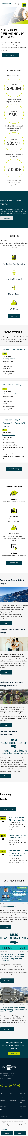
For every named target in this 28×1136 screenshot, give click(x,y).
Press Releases (13, 1100)
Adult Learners (14, 534)
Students (14, 499)
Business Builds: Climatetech (13, 349)
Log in (16, 5)
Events (11, 1097)
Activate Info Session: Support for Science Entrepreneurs (18, 853)
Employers (14, 516)
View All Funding (14, 469)
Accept (20, 1133)
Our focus (3, 1093)
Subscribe (14, 1053)
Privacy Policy (23, 1097)
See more (14, 316)
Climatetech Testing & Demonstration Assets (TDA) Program (13, 423)
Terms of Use (22, 1093)
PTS (1, 1109)
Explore (6, 623)
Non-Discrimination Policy (23, 1114)
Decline (7, 1133)
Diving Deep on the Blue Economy (17, 836)
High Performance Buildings (10, 394)
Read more (7, 980)
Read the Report (10, 55)
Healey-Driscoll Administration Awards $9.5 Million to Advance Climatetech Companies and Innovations (12, 957)
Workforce (14, 309)
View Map (7, 218)
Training (14, 553)
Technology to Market (8, 359)
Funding (2, 1100)
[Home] (7, 3)
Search (19, 4)
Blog (11, 1093)
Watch (6, 776)
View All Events (8, 809)
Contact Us (3, 1116)
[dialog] (14, 1127)
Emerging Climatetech (14, 279)
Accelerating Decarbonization (14, 264)
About (2, 1113)
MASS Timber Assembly (11, 385)
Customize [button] (4, 1129)
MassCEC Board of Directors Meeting (17, 818)
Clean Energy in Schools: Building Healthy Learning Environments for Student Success (13, 1009)
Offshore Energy (14, 294)
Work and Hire (14, 563)
